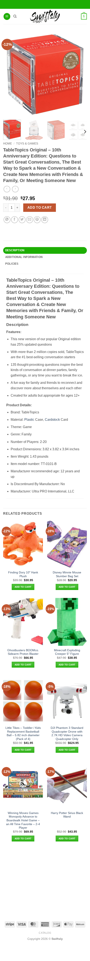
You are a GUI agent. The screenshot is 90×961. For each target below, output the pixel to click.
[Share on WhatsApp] (7, 219)
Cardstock (52, 419)
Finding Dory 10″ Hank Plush (23, 574)
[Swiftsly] (45, 16)
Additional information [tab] (24, 257)
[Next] (84, 132)
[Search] (15, 16)
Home (7, 143)
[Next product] (7, 189)
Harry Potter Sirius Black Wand (67, 814)
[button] (7, 16)
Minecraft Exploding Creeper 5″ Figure (67, 652)
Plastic (29, 419)
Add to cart (39, 207)
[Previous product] (15, 189)
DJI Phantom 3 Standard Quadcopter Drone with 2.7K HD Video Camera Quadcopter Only (67, 733)
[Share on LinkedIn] (44, 219)
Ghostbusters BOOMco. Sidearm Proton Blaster (23, 652)
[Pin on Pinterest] (37, 219)
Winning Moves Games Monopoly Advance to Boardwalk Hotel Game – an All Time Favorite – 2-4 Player (23, 820)
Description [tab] (14, 250)
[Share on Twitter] (22, 219)
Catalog (45, 932)
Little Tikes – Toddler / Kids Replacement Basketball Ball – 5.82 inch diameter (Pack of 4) (23, 733)
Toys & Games (27, 143)
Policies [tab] (12, 263)
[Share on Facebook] (14, 219)
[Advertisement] (45, 881)
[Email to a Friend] (29, 219)
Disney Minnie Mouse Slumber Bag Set (67, 574)
